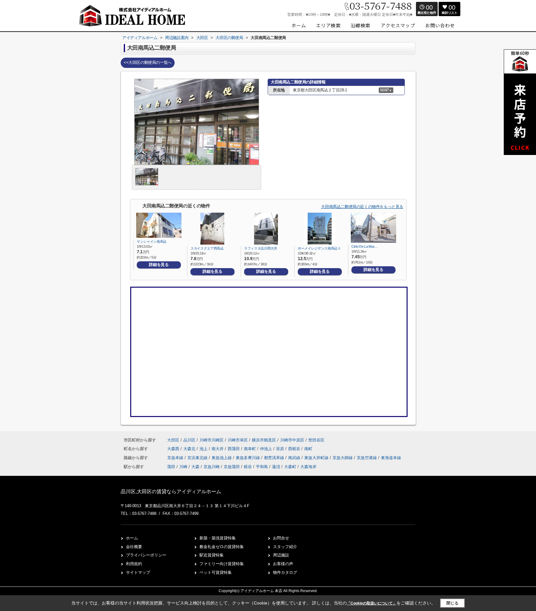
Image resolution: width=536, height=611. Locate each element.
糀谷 (248, 466)
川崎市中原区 (292, 440)
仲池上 (266, 448)
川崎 (183, 466)
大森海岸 (308, 466)
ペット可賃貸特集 (215, 572)
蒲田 (171, 466)
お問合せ (281, 538)
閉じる (452, 603)
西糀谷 (295, 448)
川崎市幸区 (238, 440)
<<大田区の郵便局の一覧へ (148, 62)
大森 (195, 466)
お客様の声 (283, 563)
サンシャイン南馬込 (152, 241)
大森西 (174, 448)
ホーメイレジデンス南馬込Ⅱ (319, 248)
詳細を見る (158, 264)
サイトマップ (138, 572)
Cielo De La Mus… (364, 246)
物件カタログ (285, 572)
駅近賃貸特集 (211, 555)
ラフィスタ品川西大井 (260, 248)
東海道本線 (391, 457)
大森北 (190, 448)
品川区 (189, 440)
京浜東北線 (198, 457)
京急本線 (176, 457)
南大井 (218, 448)
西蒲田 (234, 448)
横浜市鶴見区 (264, 440)
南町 (308, 448)
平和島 (262, 466)
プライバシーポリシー (146, 555)
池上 (204, 448)
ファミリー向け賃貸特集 (221, 563)
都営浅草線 (274, 457)
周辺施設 (281, 555)
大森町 (290, 466)
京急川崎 (211, 466)
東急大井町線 (317, 457)
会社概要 (134, 546)
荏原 (280, 448)
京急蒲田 (232, 466)
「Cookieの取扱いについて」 (371, 603)
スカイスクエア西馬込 (207, 248)
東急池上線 (222, 457)
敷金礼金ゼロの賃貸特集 (221, 546)
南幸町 (250, 448)
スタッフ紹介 (285, 546)
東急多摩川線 (248, 457)
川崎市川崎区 (211, 440)
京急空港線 (367, 457)
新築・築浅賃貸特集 (217, 538)
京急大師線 (343, 457)
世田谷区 (316, 440)
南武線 (295, 457)
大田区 (173, 440)
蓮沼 (276, 466)
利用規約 (134, 563)
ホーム (132, 538)
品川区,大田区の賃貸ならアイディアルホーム (171, 491)
